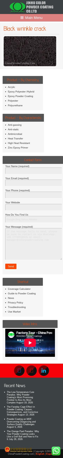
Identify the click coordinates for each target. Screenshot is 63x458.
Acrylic (11, 87)
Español (50, 454)
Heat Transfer (15, 138)
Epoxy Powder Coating (20, 96)
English (40, 454)
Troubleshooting (17, 307)
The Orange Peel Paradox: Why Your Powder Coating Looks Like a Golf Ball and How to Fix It (23, 435)
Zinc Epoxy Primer (18, 147)
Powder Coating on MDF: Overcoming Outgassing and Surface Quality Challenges (21, 422)
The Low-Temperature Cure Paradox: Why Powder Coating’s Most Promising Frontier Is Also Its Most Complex (20, 397)
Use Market (14, 311)
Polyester (13, 100)
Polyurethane (15, 105)
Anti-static (13, 129)
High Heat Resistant (19, 143)
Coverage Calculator (19, 288)
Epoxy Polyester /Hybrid (21, 91)
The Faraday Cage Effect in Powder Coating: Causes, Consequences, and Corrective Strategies (22, 410)
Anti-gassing (15, 124)
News (11, 298)
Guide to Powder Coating (22, 293)
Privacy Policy (15, 302)
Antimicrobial (15, 134)
